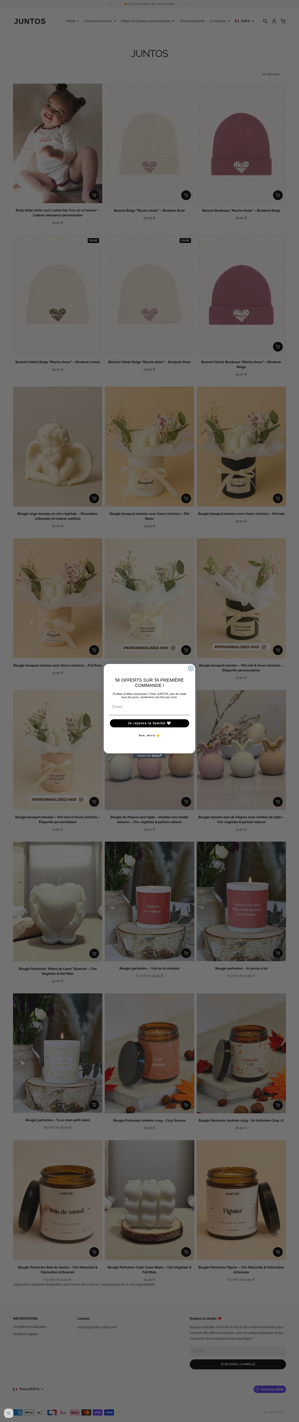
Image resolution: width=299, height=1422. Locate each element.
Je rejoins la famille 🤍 (149, 723)
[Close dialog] (190, 668)
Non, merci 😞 (149, 735)
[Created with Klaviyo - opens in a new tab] (149, 755)
